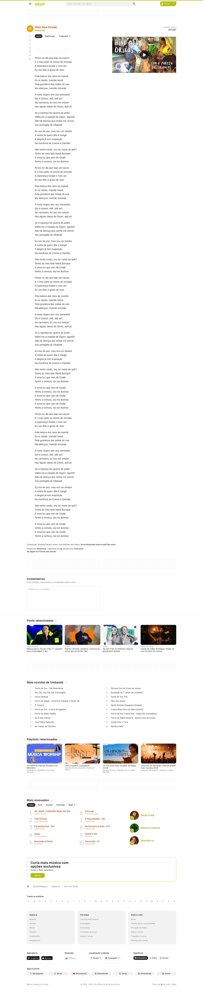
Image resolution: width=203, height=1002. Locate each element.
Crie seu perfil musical (89, 919)
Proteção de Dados (139, 928)
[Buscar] (134, 3)
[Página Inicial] (28, 886)
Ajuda (133, 919)
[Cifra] (30, 47)
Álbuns (32, 928)
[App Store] (47, 958)
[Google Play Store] (33, 958)
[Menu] (30, 3)
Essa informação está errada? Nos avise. (98, 544)
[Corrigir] (30, 55)
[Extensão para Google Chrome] (71, 958)
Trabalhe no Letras (138, 936)
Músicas (33, 919)
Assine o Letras (86, 936)
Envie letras (85, 928)
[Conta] (174, 3)
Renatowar (41, 549)
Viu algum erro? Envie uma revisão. (42, 552)
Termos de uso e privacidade (143, 923)
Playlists (33, 932)
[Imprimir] (30, 51)
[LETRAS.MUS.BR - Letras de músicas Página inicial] (40, 3)
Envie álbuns (85, 923)
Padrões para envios (139, 940)
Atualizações (35, 936)
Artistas (33, 923)
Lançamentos (35, 940)
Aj (61, 549)
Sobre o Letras (137, 932)
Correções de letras (88, 932)
